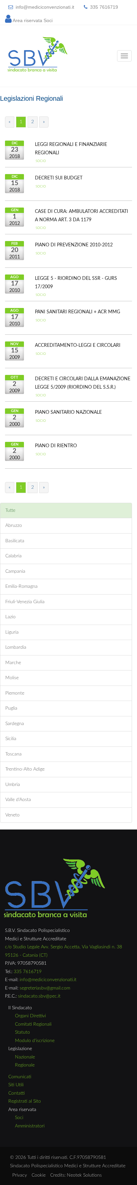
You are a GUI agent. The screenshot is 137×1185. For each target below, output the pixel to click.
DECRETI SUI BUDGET (58, 178)
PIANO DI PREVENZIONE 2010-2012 (74, 245)
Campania (15, 571)
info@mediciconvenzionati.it (45, 7)
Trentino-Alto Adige (25, 769)
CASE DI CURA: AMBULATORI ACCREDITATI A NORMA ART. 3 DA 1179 (81, 215)
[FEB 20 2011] (25, 247)
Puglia (11, 708)
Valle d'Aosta (18, 799)
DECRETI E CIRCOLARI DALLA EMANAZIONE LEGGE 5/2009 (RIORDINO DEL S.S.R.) (82, 383)
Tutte (10, 510)
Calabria (13, 556)
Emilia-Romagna (21, 586)
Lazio (10, 617)
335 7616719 (104, 7)
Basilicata (14, 541)
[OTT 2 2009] (25, 381)
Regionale (25, 1065)
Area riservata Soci (33, 20)
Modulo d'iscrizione (35, 1040)
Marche (13, 662)
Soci (19, 1117)
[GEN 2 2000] (25, 414)
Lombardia (15, 647)
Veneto (12, 815)
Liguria (12, 632)
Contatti (16, 1093)
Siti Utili (16, 1085)
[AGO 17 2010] (25, 281)
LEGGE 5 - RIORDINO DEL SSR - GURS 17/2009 (76, 282)
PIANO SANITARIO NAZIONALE (68, 412)
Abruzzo (13, 525)
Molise (12, 678)
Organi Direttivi (30, 1016)
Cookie (39, 1175)
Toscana (13, 754)
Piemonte (14, 693)
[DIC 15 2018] (25, 180)
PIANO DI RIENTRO (56, 446)
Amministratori (30, 1126)
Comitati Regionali (33, 1024)
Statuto (22, 1032)
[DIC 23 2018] (25, 147)
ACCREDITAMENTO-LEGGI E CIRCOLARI (77, 345)
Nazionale (25, 1057)
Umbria (12, 784)
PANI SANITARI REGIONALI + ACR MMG (77, 312)
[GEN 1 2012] (25, 214)
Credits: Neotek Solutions (76, 1175)
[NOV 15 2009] (25, 347)
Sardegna (14, 723)
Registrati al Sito (24, 1101)
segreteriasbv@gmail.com (45, 988)
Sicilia (10, 738)
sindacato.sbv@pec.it (39, 996)
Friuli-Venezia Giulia (25, 602)
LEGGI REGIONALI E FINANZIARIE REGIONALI (71, 148)
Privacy (19, 1175)
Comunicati (19, 1077)
